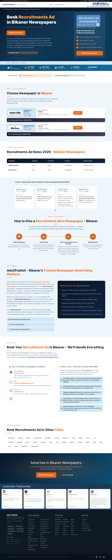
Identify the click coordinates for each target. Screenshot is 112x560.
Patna (101, 442)
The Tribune (31, 524)
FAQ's (83, 521)
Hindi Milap (31, 532)
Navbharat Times (44, 545)
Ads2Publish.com (14, 557)
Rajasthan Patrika (27, 111)
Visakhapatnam (35, 446)
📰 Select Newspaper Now (89, 53)
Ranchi (16, 446)
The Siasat (42, 543)
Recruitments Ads (44, 284)
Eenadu (30, 534)
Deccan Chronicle (44, 521)
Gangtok (80, 438)
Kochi (57, 442)
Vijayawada (24, 446)
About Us (84, 519)
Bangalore (20, 438)
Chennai (57, 438)
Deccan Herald (43, 524)
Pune (9, 446)
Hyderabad (19, 442)
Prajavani (30, 547)
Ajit (29, 543)
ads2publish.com (19, 391)
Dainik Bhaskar (29, 126)
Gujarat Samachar (32, 541)
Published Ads (59, 4)
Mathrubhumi (43, 539)
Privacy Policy (85, 526)
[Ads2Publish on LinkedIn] (103, 557)
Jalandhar (43, 442)
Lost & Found (20, 531)
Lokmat (42, 536)
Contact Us (103, 0)
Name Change (11, 531)
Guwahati (10, 442)
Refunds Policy (85, 528)
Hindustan (30, 530)
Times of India (31, 519)
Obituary (10, 533)
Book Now (78, 113)
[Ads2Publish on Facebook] (96, 557)
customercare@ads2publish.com (24, 383)
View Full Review (6, 506)
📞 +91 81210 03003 (66, 475)
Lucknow (72, 442)
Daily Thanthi (43, 541)
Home (50, 4)
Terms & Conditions (87, 530)
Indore (27, 442)
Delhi (73, 438)
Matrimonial (11, 526)
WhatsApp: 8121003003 (94, 0)
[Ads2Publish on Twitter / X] (100, 557)
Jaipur (50, 442)
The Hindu (30, 521)
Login (108, 0)
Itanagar (35, 442)
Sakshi (41, 534)
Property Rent (20, 528)
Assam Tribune (31, 526)
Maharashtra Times (33, 545)
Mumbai (80, 442)
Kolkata (64, 442)
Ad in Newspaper (14, 5)
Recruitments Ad (16, 63)
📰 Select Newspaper (16, 33)
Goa (95, 438)
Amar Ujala (43, 530)
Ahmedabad (11, 438)
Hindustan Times (44, 519)
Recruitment (19, 526)
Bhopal (28, 438)
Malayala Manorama (33, 539)
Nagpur (87, 442)
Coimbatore (66, 438)
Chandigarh (48, 438)
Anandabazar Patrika (45, 532)
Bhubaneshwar (38, 438)
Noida (94, 442)
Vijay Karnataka (32, 549)
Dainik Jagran (31, 528)
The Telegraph (43, 547)
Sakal (29, 536)
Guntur (88, 438)
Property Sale (11, 528)
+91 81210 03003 (19, 373)
